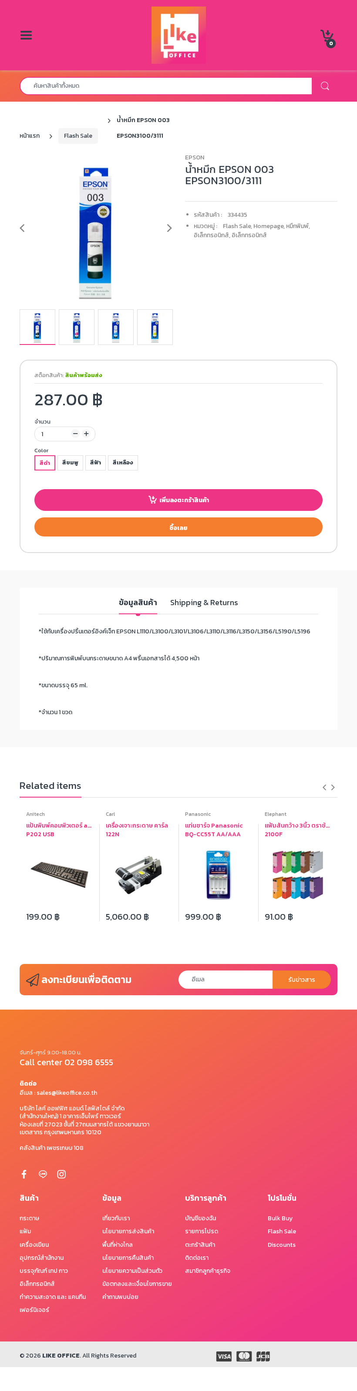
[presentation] (324, 787)
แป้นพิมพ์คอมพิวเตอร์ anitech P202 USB (59, 829)
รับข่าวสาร (301, 979)
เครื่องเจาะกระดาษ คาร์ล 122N (137, 829)
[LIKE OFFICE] (179, 34)
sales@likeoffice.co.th (67, 1092)
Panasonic (198, 814)
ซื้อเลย (178, 528)
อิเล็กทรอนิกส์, (212, 235)
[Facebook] (24, 1174)
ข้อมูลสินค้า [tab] (138, 602)
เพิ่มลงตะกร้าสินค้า (184, 500)
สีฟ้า (95, 462)
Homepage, (269, 226)
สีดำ (45, 463)
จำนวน (42, 421)
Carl (110, 814)
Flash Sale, (237, 226)
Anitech (35, 814)
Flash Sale (78, 135)
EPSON (194, 157)
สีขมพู (70, 462)
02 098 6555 (88, 1062)
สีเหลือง (123, 462)
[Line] (42, 1174)
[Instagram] (61, 1174)
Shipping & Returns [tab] (204, 602)
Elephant (275, 814)
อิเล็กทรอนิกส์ (249, 235)
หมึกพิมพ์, (298, 226)
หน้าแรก (30, 135)
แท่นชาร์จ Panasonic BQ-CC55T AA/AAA (214, 829)
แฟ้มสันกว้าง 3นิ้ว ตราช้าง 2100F (298, 829)
